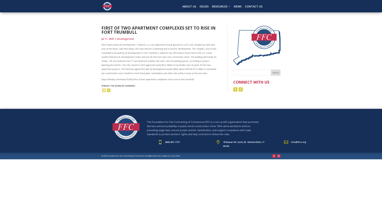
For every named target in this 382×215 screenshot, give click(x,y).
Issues (204, 6)
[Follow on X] (241, 89)
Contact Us (253, 6)
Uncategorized (125, 38)
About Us (189, 6)
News (238, 6)
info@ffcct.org (298, 142)
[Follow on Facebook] (235, 89)
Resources (219, 6)
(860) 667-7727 (172, 142)
